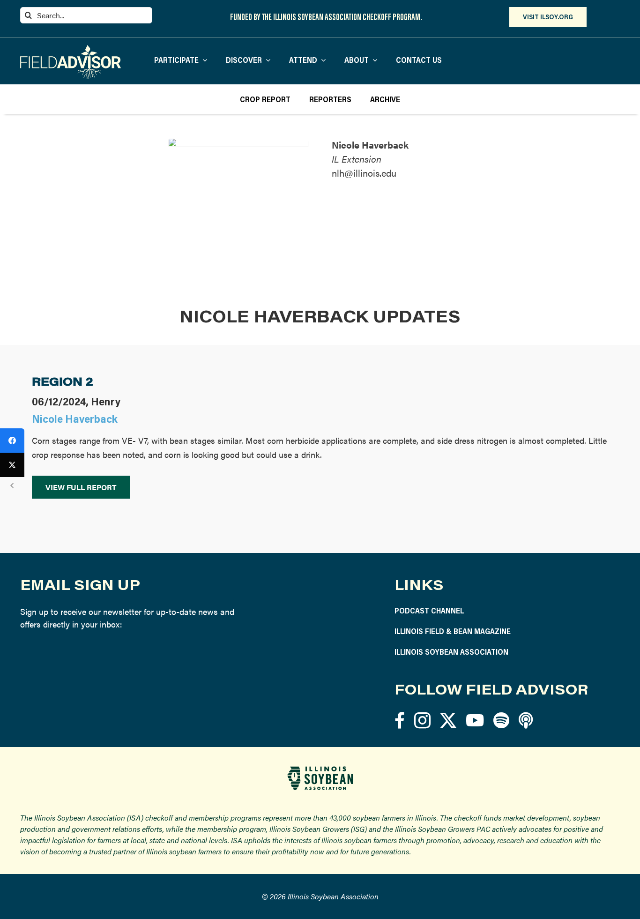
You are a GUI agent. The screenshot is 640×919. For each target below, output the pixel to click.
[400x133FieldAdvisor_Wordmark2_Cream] (70, 49)
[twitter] (448, 720)
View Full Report (80, 487)
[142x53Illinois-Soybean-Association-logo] (320, 770)
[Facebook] (12, 440)
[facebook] (399, 720)
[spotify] (501, 720)
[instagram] (422, 720)
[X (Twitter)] (12, 465)
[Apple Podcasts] (526, 720)
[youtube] (475, 720)
